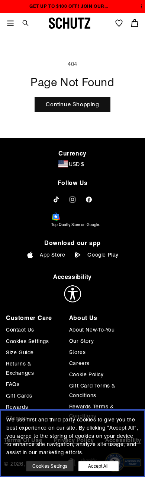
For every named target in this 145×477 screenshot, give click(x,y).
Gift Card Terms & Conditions (92, 390)
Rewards (17, 407)
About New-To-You (92, 330)
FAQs (12, 384)
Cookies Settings (27, 341)
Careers (79, 363)
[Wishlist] (119, 23)
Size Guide (20, 352)
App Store (52, 255)
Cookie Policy (86, 374)
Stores (77, 352)
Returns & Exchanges (20, 368)
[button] (22, 23)
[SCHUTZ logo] (69, 23)
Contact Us (20, 330)
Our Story (81, 341)
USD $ (76, 164)
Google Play (103, 255)
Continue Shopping (72, 104)
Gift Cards (19, 396)
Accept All (98, 466)
